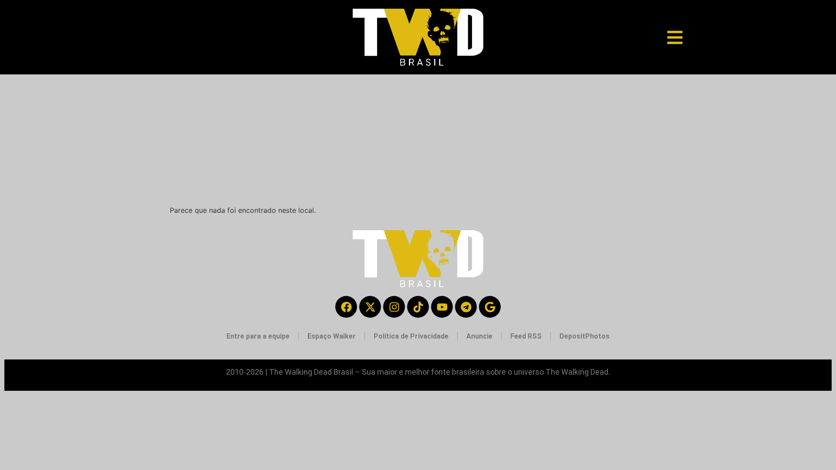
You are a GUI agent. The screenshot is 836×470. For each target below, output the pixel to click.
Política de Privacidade (411, 336)
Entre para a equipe (258, 336)
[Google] (490, 307)
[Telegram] (466, 307)
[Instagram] (394, 307)
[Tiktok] (418, 307)
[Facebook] (346, 307)
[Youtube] (442, 307)
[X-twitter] (370, 307)
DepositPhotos (585, 336)
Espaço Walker (331, 336)
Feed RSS (526, 336)
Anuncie (479, 336)
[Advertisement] (418, 140)
